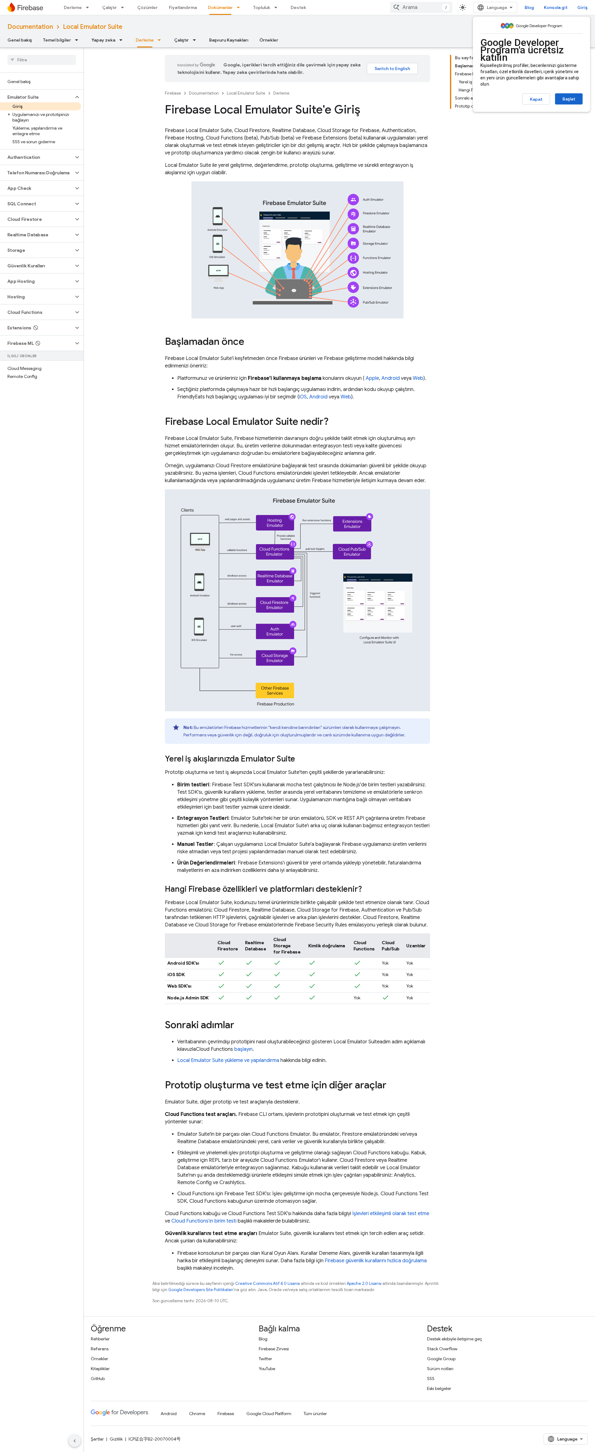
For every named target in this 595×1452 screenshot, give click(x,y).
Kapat (536, 99)
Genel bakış (19, 40)
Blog (529, 7)
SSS (430, 1378)
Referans (99, 1349)
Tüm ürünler (315, 1413)
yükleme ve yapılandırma (228, 1060)
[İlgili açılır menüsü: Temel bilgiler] (78, 40)
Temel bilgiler (57, 40)
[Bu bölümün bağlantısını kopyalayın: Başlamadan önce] (250, 342)
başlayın (243, 1049)
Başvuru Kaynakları (228, 40)
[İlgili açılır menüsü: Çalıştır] (124, 7)
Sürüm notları (440, 1368)
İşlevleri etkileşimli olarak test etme (390, 1213)
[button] (36, 97)
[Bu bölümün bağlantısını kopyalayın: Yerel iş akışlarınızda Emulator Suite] (301, 759)
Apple (372, 378)
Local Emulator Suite (92, 27)
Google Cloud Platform (268, 1413)
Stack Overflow (442, 1349)
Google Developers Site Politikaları (200, 1289)
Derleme (73, 7)
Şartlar (97, 1438)
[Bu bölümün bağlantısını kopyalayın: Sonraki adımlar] (240, 1025)
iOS (303, 397)
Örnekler (268, 40)
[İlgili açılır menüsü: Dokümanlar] (240, 7)
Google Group (441, 1358)
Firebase (173, 93)
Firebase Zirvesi (274, 1349)
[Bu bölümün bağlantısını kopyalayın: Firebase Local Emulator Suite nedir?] (334, 422)
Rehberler (100, 1339)
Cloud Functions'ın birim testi (203, 1221)
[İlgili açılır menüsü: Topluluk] (277, 7)
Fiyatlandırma (183, 7)
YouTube (267, 1368)
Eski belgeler (439, 1388)
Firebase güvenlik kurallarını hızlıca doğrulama (376, 1261)
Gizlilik (116, 1438)
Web (418, 378)
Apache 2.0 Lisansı (364, 1283)
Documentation (30, 27)
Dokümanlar (220, 7)
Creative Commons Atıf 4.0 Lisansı (267, 1283)
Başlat (568, 99)
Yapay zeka (103, 40)
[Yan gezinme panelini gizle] (74, 1441)
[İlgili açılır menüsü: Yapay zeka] (122, 40)
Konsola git (555, 7)
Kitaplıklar (100, 1368)
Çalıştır (109, 7)
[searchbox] (41, 60)
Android (390, 378)
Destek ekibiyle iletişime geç (454, 1339)
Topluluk (261, 7)
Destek (298, 7)
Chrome (197, 1413)
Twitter (265, 1358)
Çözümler (147, 7)
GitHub (98, 1378)
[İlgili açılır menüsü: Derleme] (89, 7)
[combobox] (421, 7)
